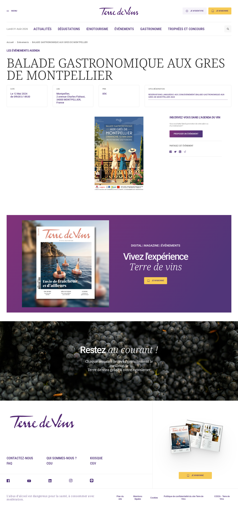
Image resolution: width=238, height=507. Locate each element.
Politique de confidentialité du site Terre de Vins (183, 497)
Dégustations (69, 29)
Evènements (23, 42)
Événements (124, 29)
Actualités (42, 29)
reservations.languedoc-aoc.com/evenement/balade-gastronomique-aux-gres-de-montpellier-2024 (186, 95)
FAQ (9, 463)
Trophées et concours (186, 29)
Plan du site (120, 497)
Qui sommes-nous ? (62, 458)
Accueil (10, 42)
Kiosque (96, 458)
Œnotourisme (97, 29)
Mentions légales (137, 497)
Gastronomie (151, 29)
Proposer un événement (186, 134)
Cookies (154, 498)
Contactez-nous (20, 458)
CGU (49, 463)
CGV (93, 463)
